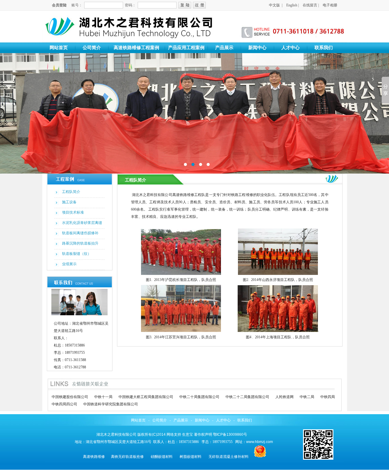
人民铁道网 (284, 397)
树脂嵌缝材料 (190, 457)
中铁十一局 (103, 397)
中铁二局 (307, 397)
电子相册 (330, 5)
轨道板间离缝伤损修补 (80, 233)
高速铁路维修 (94, 457)
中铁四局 (327, 397)
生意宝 (187, 434)
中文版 (274, 5)
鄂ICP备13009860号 (230, 434)
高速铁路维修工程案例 (136, 47)
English (291, 5)
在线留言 (310, 5)
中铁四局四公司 (64, 404)
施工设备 (69, 202)
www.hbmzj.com (259, 442)
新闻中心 (257, 47)
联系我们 (324, 47)
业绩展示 (69, 264)
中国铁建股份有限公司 (70, 397)
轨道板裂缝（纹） (76, 254)
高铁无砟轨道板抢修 (127, 457)
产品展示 (224, 47)
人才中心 (290, 47)
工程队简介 (71, 192)
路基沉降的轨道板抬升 (80, 243)
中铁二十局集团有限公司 (199, 397)
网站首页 (59, 47)
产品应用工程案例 (186, 47)
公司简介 (92, 47)
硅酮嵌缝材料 (162, 457)
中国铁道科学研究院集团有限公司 (110, 404)
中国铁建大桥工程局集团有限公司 (146, 397)
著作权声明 (203, 434)
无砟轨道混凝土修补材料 (228, 457)
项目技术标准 (73, 212)
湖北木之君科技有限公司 (116, 434)
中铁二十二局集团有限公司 (247, 397)
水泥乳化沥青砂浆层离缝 (82, 223)
